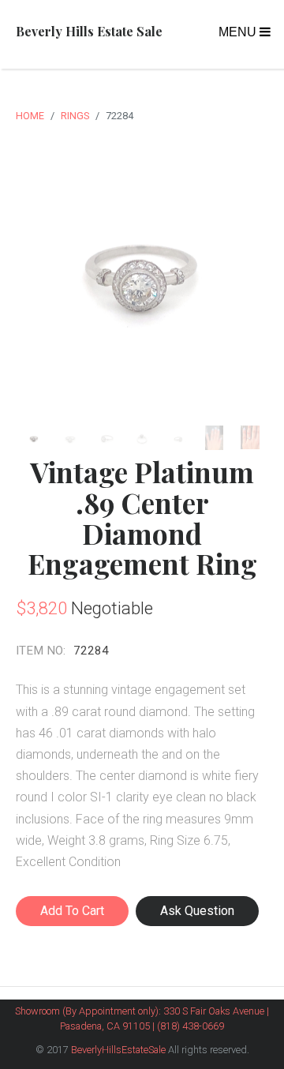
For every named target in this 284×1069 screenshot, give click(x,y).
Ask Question (197, 910)
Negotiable (112, 608)
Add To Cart (72, 910)
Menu (239, 32)
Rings (75, 116)
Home (30, 116)
